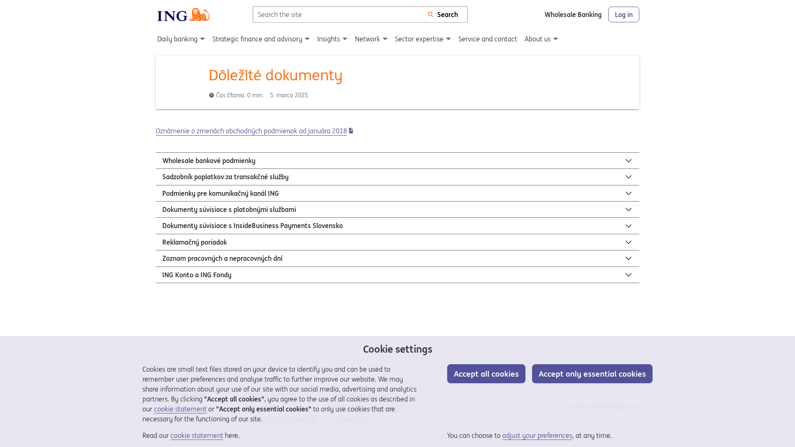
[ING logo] (183, 14)
